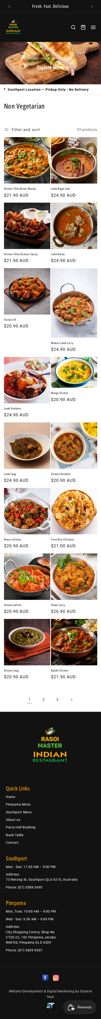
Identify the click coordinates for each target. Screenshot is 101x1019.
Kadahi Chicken (59, 670)
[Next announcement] (92, 6)
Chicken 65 (10, 320)
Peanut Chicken (12, 539)
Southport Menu (19, 812)
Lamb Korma (58, 254)
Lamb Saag (10, 474)
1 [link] (29, 699)
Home (34, 58)
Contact (12, 842)
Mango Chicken (59, 393)
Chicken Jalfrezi (13, 605)
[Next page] (71, 699)
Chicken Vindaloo (61, 474)
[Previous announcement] (9, 6)
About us (13, 820)
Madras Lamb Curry (62, 343)
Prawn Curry (58, 605)
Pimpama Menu (18, 804)
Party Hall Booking (21, 827)
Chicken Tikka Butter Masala (20, 189)
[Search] (73, 27)
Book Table (14, 835)
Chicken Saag (11, 670)
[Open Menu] (93, 27)
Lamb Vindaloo (12, 408)
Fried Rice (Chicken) (62, 539)
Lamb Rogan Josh (60, 189)
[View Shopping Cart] (83, 27)
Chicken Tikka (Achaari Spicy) (21, 254)
